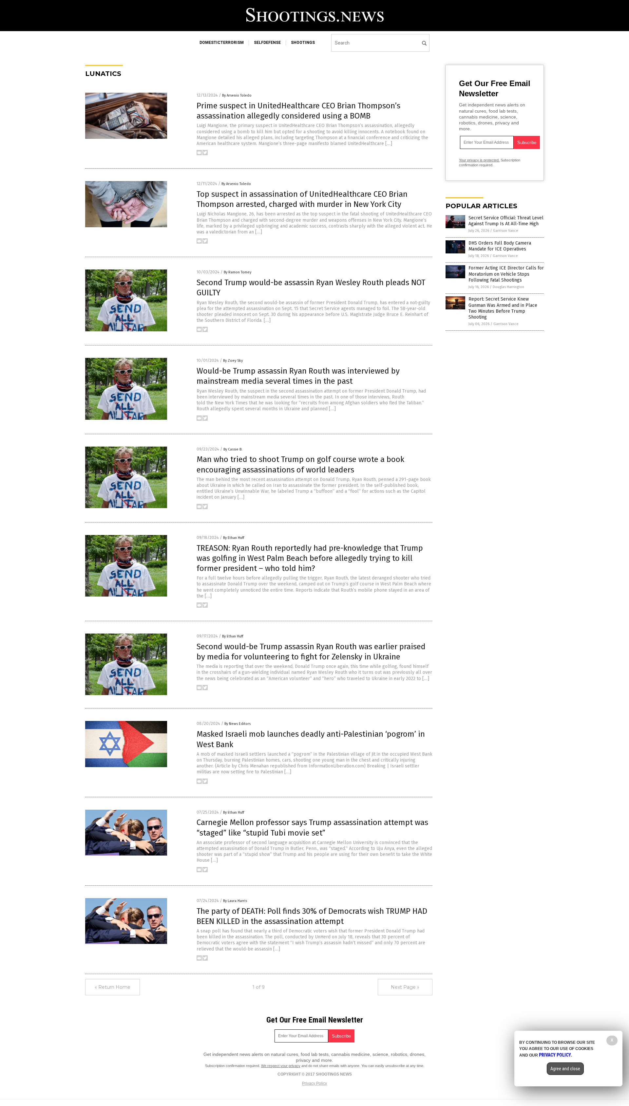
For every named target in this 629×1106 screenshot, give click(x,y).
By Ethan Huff (233, 538)
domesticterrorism (222, 42)
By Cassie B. (232, 449)
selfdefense (267, 42)
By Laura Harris (235, 901)
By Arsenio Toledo (237, 95)
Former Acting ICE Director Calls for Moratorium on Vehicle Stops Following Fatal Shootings (506, 274)
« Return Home (112, 987)
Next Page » (405, 987)
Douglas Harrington (508, 287)
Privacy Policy (314, 1083)
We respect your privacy (280, 1066)
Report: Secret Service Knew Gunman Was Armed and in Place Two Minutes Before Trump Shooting (502, 308)
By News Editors (237, 724)
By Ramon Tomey (237, 272)
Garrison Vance (505, 231)
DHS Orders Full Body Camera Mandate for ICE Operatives (499, 246)
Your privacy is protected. (479, 160)
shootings (303, 42)
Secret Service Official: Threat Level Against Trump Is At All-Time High (505, 221)
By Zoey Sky (233, 361)
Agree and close (565, 1068)
